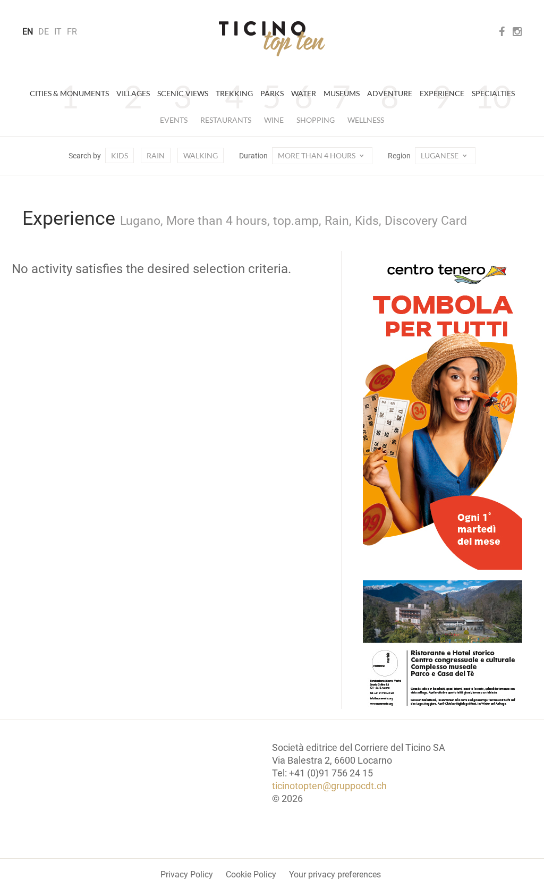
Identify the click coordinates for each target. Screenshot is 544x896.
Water (303, 93)
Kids (119, 155)
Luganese (440, 155)
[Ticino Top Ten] (272, 38)
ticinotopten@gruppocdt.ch (329, 785)
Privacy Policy (186, 874)
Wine (274, 119)
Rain (156, 155)
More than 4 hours (317, 155)
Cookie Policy (251, 874)
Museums (342, 93)
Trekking (234, 93)
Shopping (315, 119)
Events (174, 119)
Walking (200, 155)
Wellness (365, 119)
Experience (442, 93)
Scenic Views (182, 93)
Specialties (493, 93)
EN (27, 32)
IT (58, 32)
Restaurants (225, 119)
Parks (272, 93)
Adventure (389, 93)
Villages (133, 93)
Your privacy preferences (335, 874)
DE (43, 32)
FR (72, 32)
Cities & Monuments (69, 93)
